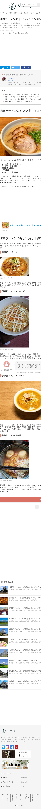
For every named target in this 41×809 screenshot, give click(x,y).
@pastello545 (7, 278)
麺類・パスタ (18, 13)
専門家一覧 (32, 797)
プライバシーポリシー (27, 796)
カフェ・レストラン (8, 782)
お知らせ (16, 796)
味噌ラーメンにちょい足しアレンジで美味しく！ (19, 101)
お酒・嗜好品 (5, 786)
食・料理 (9, 13)
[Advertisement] (20, 35)
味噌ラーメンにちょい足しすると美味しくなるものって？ (22, 94)
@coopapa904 (7, 480)
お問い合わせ (20, 798)
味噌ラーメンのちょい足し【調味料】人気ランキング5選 (22, 97)
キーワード (7, 797)
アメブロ (10, 80)
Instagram (11, 78)
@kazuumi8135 (8, 349)
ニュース (24, 782)
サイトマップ (2, 798)
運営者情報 (12, 797)
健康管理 (24, 777)
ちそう (2, 13)
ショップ (24, 786)
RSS (37, 794)
